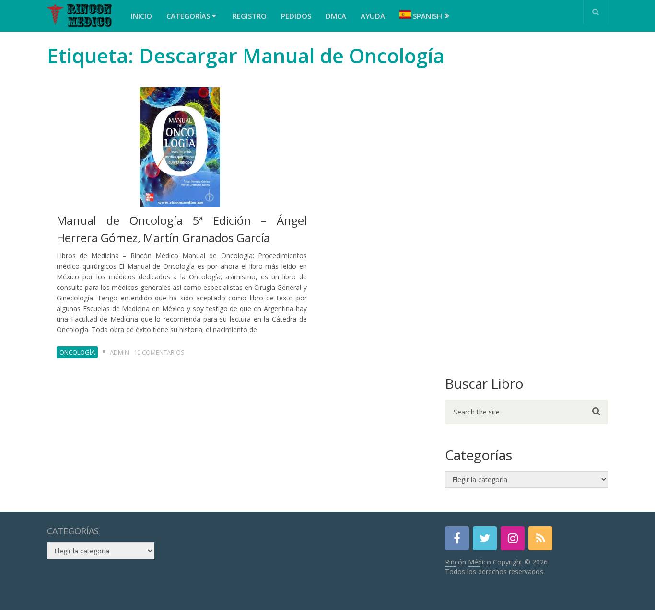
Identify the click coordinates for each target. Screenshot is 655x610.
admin (119, 352)
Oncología (77, 352)
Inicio (141, 16)
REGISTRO (250, 16)
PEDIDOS (296, 16)
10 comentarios (159, 352)
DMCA (336, 16)
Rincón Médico (468, 561)
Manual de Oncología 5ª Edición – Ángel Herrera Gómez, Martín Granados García (182, 228)
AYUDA (373, 16)
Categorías (189, 16)
